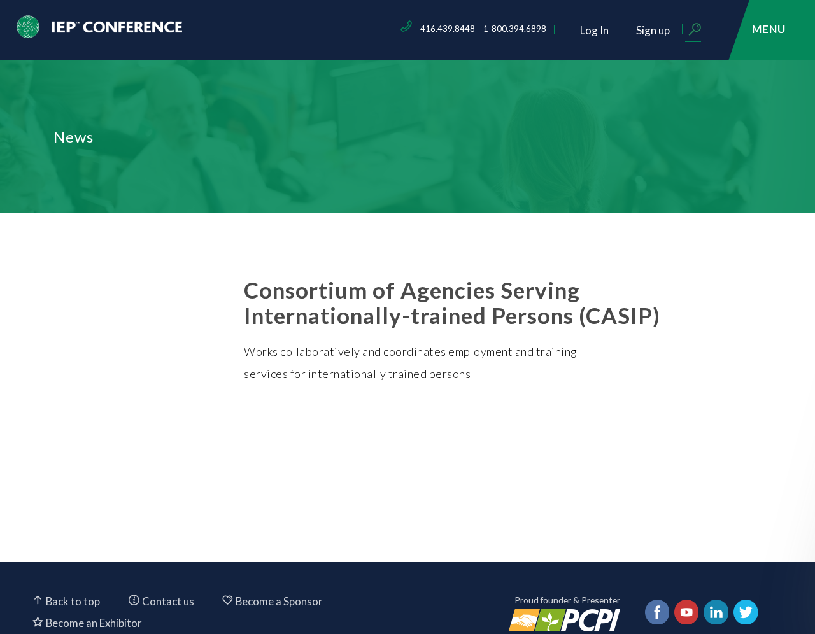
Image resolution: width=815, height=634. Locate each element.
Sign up (653, 30)
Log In (594, 30)
